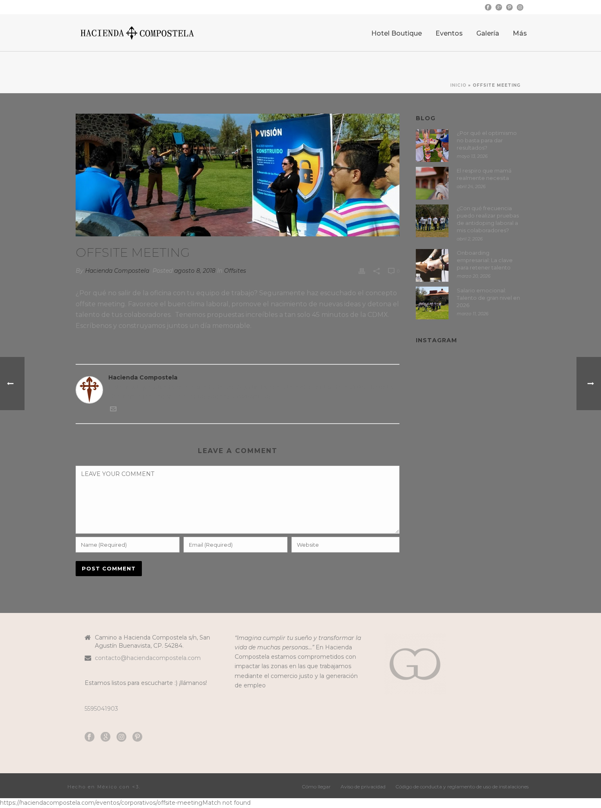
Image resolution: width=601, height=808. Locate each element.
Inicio (458, 85)
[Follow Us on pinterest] (137, 737)
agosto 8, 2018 (194, 270)
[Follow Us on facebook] (89, 737)
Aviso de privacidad (363, 786)
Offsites (235, 270)
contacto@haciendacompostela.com (148, 658)
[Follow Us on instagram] (121, 737)
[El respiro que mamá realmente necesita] (432, 183)
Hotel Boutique (396, 33)
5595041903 (101, 708)
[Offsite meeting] (237, 175)
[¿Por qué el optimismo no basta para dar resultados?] (432, 145)
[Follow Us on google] (105, 737)
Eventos (449, 33)
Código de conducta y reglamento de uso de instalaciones (462, 786)
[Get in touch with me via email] (113, 410)
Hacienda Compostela (117, 270)
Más (520, 33)
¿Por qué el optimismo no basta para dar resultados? (487, 140)
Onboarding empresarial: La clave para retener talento (485, 260)
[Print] (362, 271)
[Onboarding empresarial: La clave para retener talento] (432, 265)
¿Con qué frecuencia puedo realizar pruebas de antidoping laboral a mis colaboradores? (488, 219)
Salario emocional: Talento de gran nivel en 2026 (488, 297)
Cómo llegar (316, 786)
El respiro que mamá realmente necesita (484, 174)
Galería (487, 33)
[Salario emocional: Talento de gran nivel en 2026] (432, 303)
